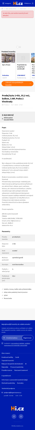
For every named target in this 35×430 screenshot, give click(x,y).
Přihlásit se (27, 3)
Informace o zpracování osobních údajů (15, 380)
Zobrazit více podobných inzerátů (14, 83)
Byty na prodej (23, 8)
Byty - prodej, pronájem (12, 8)
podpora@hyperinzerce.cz (12, 392)
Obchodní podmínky (8, 383)
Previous (15, 47)
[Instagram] (21, 416)
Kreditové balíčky (7, 357)
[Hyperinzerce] (18, 3)
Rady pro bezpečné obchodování (12, 364)
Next (19, 47)
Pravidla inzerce (7, 370)
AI (26, 364)
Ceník (17, 357)
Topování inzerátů (8, 360)
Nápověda (5, 367)
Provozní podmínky (16, 367)
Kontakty (20, 383)
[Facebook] (14, 416)
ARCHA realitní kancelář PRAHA (8, 118)
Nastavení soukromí (21, 370)
